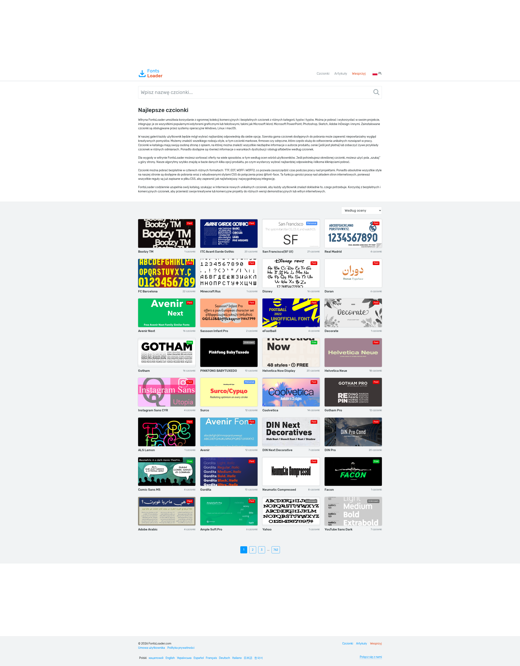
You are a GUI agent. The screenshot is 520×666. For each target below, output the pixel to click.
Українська (184, 658)
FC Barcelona (148, 291)
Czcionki (323, 73)
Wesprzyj (359, 73)
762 (275, 550)
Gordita (205, 489)
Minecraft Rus (210, 291)
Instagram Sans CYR (153, 410)
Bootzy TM (145, 251)
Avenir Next (146, 331)
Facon (329, 489)
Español (199, 658)
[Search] (376, 93)
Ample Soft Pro (211, 529)
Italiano (237, 658)
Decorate (331, 331)
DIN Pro (330, 450)
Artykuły (340, 73)
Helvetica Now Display (278, 371)
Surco (204, 410)
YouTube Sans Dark (338, 529)
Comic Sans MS (149, 489)
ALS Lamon (146, 450)
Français (211, 658)
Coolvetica (270, 410)
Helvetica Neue (336, 371)
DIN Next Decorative (277, 450)
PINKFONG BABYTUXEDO (218, 371)
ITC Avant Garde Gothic (217, 251)
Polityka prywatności (180, 648)
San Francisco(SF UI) (277, 251)
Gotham (144, 371)
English (170, 658)
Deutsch (224, 658)
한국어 (258, 658)
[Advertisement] (260, 33)
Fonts (154, 73)
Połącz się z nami (371, 657)
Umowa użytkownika (151, 648)
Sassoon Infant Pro (214, 331)
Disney (267, 291)
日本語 (248, 658)
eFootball (269, 331)
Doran (329, 291)
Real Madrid (333, 251)
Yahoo (267, 529)
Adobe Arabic (148, 529)
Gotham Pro (333, 410)
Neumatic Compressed (279, 489)
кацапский (156, 658)
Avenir (205, 450)
